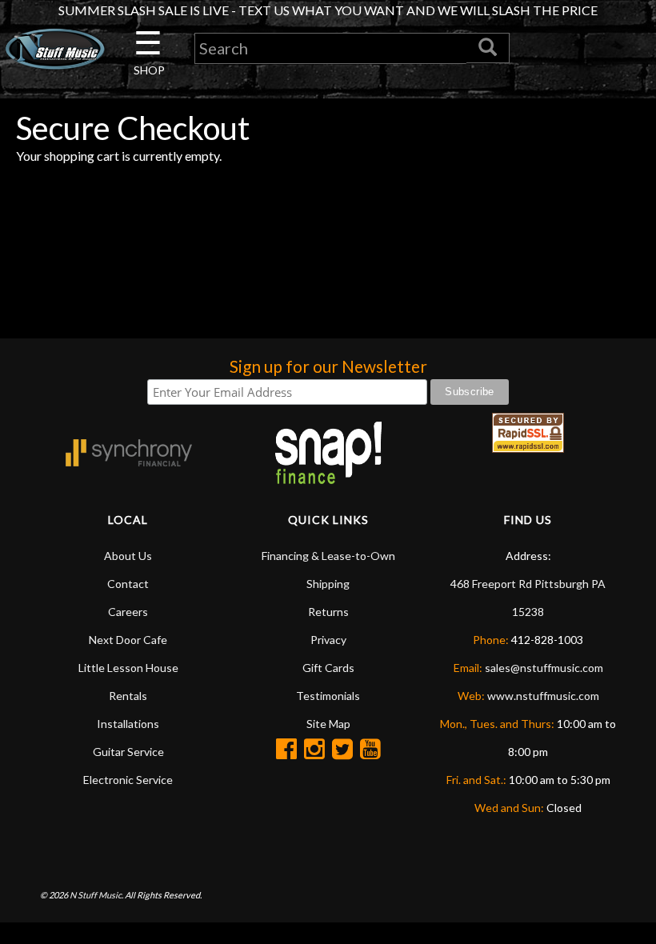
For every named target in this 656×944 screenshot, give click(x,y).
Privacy (328, 639)
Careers (128, 611)
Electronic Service (128, 779)
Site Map (328, 723)
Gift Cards (328, 667)
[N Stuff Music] (55, 49)
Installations (128, 723)
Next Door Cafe (128, 639)
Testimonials (328, 695)
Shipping (328, 583)
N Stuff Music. (96, 895)
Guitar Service (128, 751)
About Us (128, 555)
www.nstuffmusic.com (543, 695)
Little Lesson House (128, 667)
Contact (128, 583)
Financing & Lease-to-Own (328, 555)
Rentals (128, 695)
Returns (328, 611)
